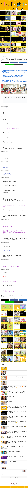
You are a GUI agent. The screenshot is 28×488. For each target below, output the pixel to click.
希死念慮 (20, 295)
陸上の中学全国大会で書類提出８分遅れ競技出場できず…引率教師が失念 (12, 76)
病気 (22, 295)
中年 (11, 295)
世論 (9, 295)
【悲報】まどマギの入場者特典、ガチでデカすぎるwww (10, 80)
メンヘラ (7, 295)
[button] (18, 64)
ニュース (4, 295)
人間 (13, 295)
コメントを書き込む (14, 477)
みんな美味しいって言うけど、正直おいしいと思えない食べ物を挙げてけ (12, 75)
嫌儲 (1, 295)
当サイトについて (14, 485)
